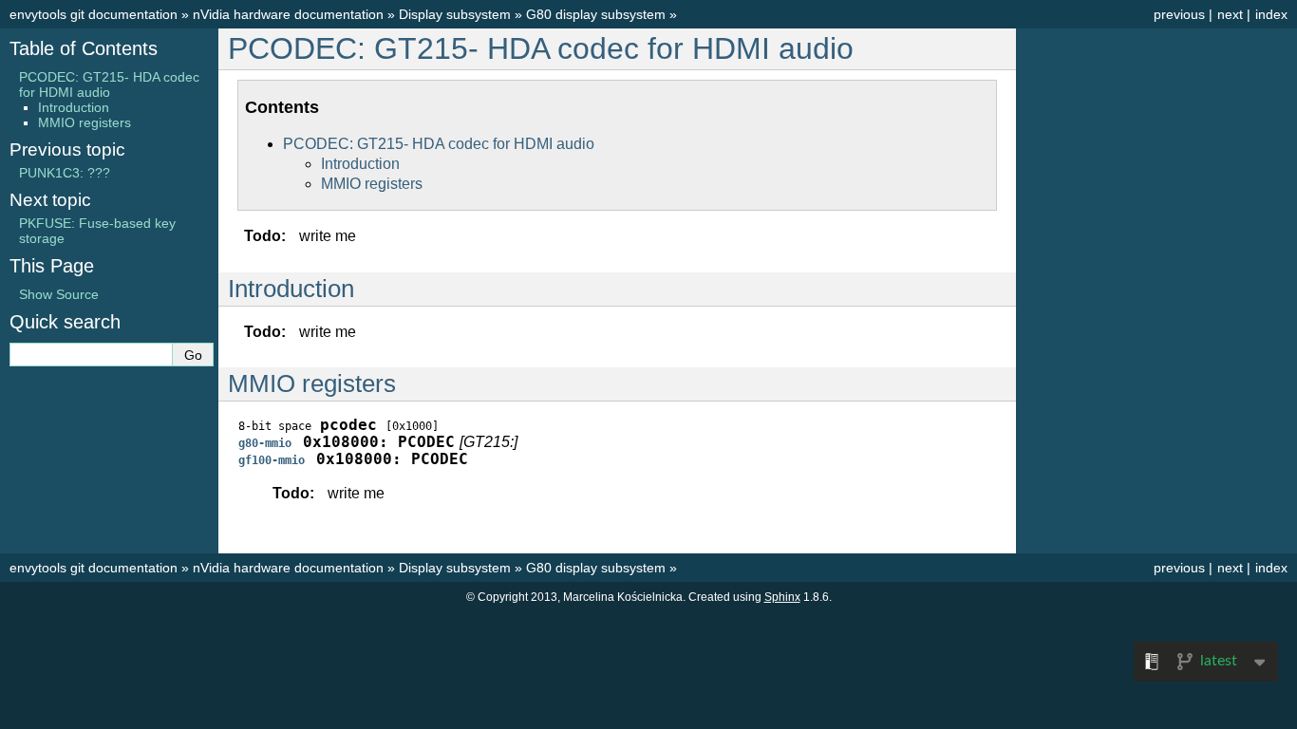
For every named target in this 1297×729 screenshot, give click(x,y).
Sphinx (782, 597)
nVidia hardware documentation (288, 14)
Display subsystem (455, 14)
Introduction (360, 164)
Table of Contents (83, 48)
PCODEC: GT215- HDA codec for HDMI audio (541, 48)
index (1271, 14)
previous (1179, 14)
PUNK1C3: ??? (64, 172)
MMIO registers (372, 184)
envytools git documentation (93, 14)
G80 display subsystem (596, 14)
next (1230, 14)
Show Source (59, 294)
